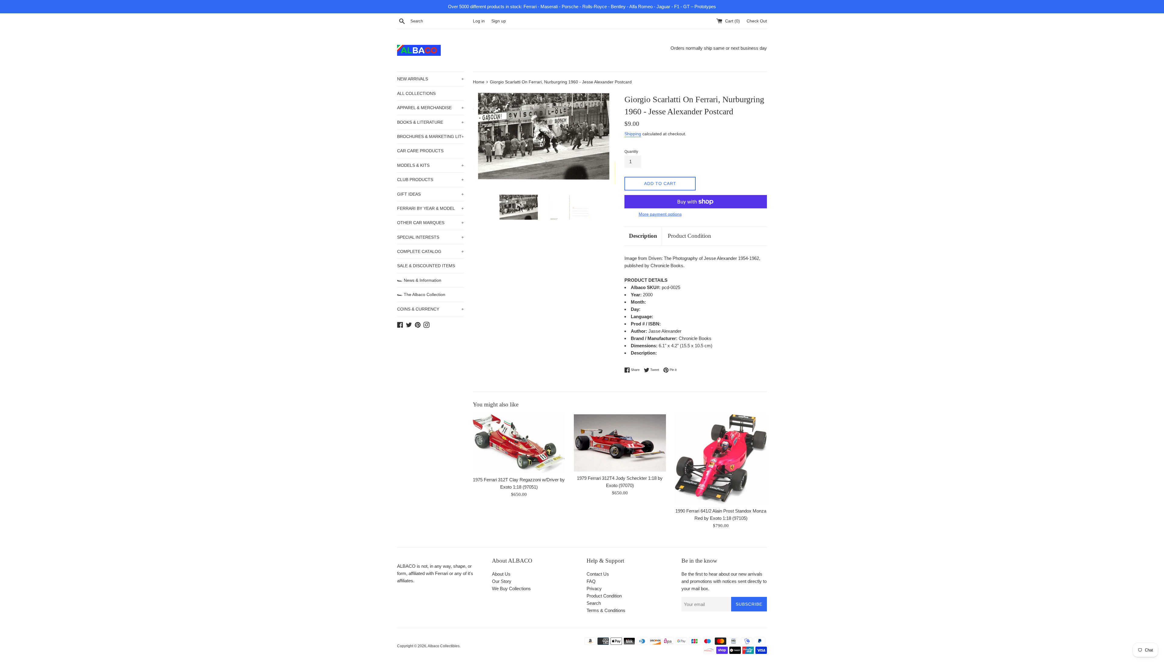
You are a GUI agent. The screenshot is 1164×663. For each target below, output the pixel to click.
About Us (501, 574)
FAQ (591, 581)
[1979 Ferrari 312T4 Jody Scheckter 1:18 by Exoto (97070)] (620, 443)
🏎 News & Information (419, 280)
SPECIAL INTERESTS (430, 237)
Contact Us (598, 574)
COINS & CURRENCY (430, 309)
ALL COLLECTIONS (416, 93)
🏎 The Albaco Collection (421, 294)
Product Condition (689, 236)
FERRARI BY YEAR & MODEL (430, 208)
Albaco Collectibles (444, 646)
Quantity (631, 152)
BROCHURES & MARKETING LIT (430, 136)
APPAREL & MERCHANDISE (430, 107)
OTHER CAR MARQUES (430, 222)
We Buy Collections (511, 588)
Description (643, 236)
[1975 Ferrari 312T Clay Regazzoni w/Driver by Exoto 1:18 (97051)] (519, 443)
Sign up (498, 21)
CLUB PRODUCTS (430, 179)
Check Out (757, 21)
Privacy (594, 588)
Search (594, 603)
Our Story (501, 581)
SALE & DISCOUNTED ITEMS (426, 265)
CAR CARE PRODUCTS (420, 150)
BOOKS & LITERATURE (430, 122)
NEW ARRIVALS (430, 78)
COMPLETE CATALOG (430, 251)
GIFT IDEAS (430, 194)
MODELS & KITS (430, 165)
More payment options (660, 214)
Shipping (632, 133)
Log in (479, 21)
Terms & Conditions (606, 610)
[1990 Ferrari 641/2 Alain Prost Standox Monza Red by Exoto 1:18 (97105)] (721, 459)
